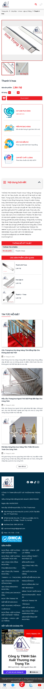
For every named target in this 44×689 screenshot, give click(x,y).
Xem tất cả (22, 466)
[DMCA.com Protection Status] (12, 539)
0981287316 (20, 114)
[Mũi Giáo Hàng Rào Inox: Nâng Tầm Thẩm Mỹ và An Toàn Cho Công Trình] (22, 430)
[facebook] (28, 482)
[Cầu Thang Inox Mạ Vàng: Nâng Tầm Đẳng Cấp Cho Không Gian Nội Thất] (22, 333)
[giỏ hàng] (4, 685)
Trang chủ (5, 11)
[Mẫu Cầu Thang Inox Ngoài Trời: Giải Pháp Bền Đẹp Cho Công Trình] (22, 381)
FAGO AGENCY (27, 681)
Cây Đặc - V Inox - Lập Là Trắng (21, 11)
